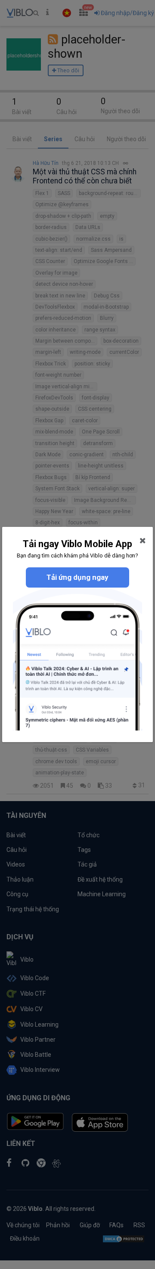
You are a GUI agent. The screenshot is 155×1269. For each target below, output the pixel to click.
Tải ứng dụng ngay (77, 577)
